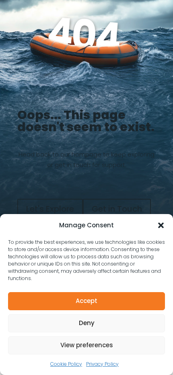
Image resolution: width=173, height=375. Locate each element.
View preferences (86, 345)
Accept (86, 301)
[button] (161, 225)
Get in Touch (117, 208)
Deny (87, 323)
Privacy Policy (102, 364)
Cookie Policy (66, 364)
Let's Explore (50, 208)
